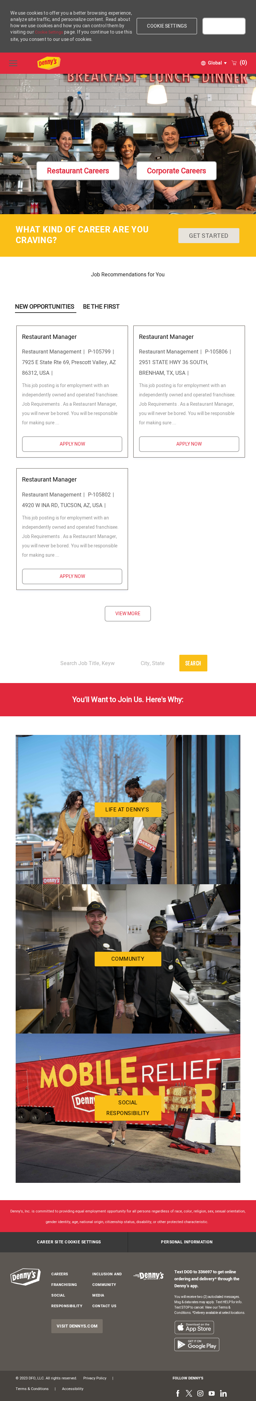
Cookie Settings (49, 32)
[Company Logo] (111, 63)
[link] (78, 170)
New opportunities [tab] (44, 306)
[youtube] (211, 1394)
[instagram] (200, 1394)
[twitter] (189, 1394)
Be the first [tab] (101, 306)
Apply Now (91, 444)
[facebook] (177, 1394)
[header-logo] (25, 1277)
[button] (167, 26)
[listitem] (194, 1327)
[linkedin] (223, 1394)
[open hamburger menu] (13, 63)
